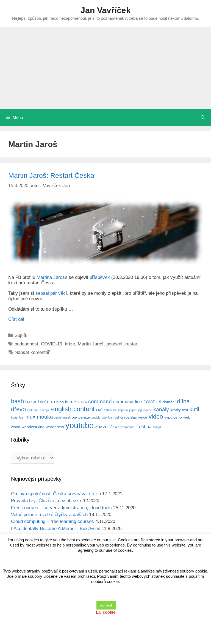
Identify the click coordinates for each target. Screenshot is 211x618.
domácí (169, 402)
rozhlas (130, 417)
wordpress (55, 427)
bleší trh (46, 401)
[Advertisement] (105, 68)
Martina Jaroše (52, 277)
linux (29, 417)
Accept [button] (106, 605)
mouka (45, 417)
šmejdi (157, 427)
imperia (123, 410)
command (100, 401)
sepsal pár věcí (51, 293)
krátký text (179, 410)
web (186, 417)
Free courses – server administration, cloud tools (61, 507)
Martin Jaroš (91, 344)
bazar (31, 401)
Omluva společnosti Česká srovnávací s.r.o (56, 493)
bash (17, 401)
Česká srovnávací (122, 427)
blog (60, 402)
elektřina (32, 410)
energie (45, 410)
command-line (127, 401)
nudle (58, 417)
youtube (79, 425)
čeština (144, 426)
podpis (95, 417)
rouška (118, 417)
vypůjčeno (173, 417)
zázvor (102, 426)
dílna (183, 401)
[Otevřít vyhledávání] (203, 117)
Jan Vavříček (105, 10)
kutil (194, 409)
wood (15, 427)
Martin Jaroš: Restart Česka (51, 175)
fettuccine (110, 410)
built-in (71, 402)
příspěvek (100, 277)
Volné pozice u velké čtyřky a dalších (49, 514)
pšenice (107, 417)
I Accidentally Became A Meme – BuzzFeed (55, 528)
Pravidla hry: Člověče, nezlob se (44, 500)
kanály (161, 409)
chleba (82, 402)
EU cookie (105, 612)
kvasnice (17, 417)
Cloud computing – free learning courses (52, 521)
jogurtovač (145, 410)
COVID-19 (51, 344)
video (156, 416)
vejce (142, 417)
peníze (84, 417)
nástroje (70, 417)
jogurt (133, 410)
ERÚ (99, 410)
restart (132, 344)
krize (70, 344)
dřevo (18, 409)
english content (73, 409)
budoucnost (26, 344)
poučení (114, 344)
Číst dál (16, 319)
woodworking (33, 427)
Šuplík (21, 335)
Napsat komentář (32, 352)
